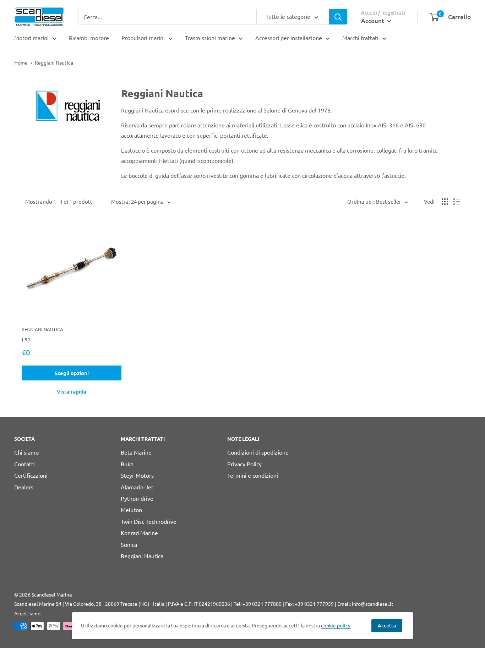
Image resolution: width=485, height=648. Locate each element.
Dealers (23, 486)
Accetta (387, 625)
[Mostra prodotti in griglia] (445, 201)
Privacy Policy (244, 463)
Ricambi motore (89, 37)
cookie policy (335, 625)
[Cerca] (338, 16)
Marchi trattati (360, 37)
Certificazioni (31, 475)
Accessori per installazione (288, 37)
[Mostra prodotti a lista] (456, 201)
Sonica (129, 544)
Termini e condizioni (252, 475)
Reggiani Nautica (42, 329)
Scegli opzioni (72, 373)
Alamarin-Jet (137, 486)
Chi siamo (26, 452)
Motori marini (31, 37)
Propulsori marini (143, 37)
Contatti (24, 463)
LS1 (26, 339)
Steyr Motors (137, 475)
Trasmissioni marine (210, 37)
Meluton (131, 509)
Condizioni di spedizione (258, 452)
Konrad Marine (139, 532)
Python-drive (137, 498)
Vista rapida (71, 391)
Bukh (127, 463)
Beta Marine (136, 452)
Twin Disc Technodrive (148, 521)
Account (373, 21)
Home (21, 62)
